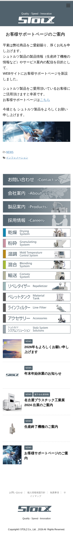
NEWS (9, 152)
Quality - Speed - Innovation (36, 518)
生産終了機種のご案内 (41, 427)
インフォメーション (17, 157)
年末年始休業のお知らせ (42, 373)
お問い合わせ (16, 492)
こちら (45, 100)
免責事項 (54, 492)
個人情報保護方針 (36, 492)
